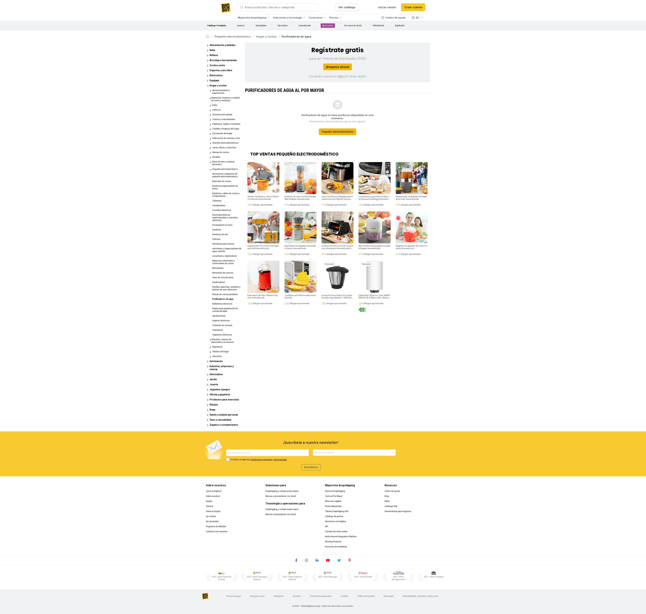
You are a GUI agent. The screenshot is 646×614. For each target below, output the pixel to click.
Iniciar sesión (357, 76)
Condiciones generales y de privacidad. (268, 459)
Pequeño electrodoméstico (233, 36)
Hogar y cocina (266, 36)
